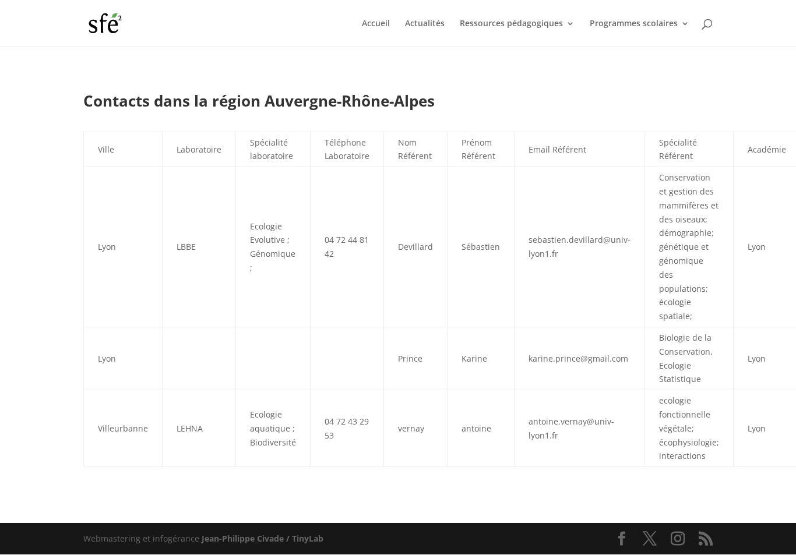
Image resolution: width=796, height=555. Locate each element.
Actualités (425, 24)
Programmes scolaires (634, 24)
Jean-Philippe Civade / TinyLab (262, 538)
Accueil (376, 24)
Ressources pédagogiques (511, 24)
